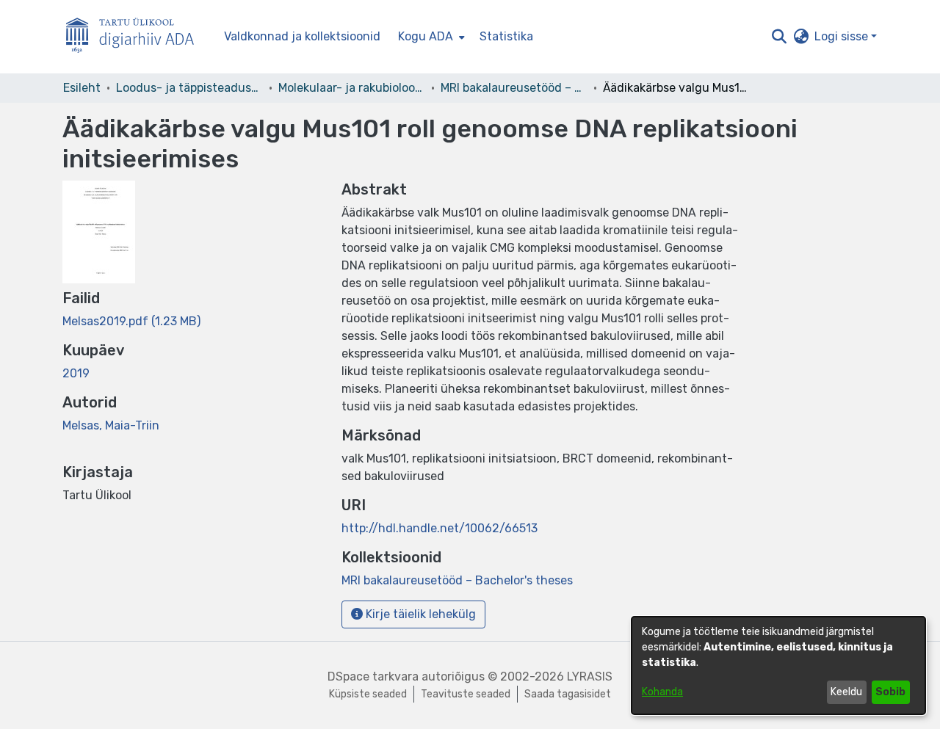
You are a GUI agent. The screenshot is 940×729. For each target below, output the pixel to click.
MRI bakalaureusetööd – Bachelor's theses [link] (514, 88)
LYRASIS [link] (589, 676)
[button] (779, 37)
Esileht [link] (82, 88)
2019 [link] (76, 373)
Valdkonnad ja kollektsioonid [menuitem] (302, 36)
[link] (131, 321)
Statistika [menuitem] (506, 36)
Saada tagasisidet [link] (567, 694)
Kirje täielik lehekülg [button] (419, 614)
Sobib (890, 692)
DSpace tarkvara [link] (373, 676)
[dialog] (778, 665)
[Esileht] (135, 37)
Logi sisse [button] (842, 36)
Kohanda (662, 692)
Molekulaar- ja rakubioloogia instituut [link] (351, 88)
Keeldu (846, 692)
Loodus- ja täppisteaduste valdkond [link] (189, 88)
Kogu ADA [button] (425, 36)
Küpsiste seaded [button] (368, 694)
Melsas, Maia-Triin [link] (110, 425)
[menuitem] (430, 36)
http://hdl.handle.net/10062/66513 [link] (439, 528)
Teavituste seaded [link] (465, 694)
